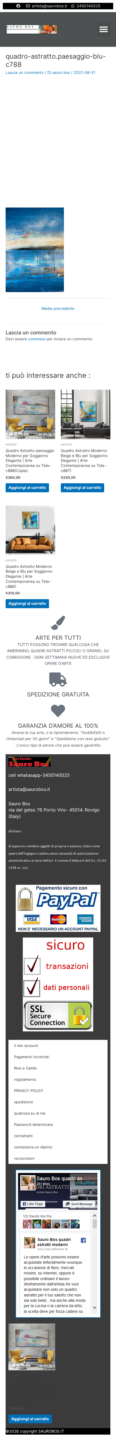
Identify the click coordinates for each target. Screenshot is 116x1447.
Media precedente (57, 308)
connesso (37, 339)
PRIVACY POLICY (28, 1090)
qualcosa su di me (30, 1113)
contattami (23, 1135)
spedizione (23, 1102)
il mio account (26, 1045)
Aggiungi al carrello (27, 487)
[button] (103, 29)
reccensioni (24, 1158)
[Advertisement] (58, 141)
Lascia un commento (25, 72)
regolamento (25, 1079)
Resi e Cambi (25, 1068)
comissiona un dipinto (33, 1147)
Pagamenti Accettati (31, 1057)
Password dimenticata (33, 1124)
